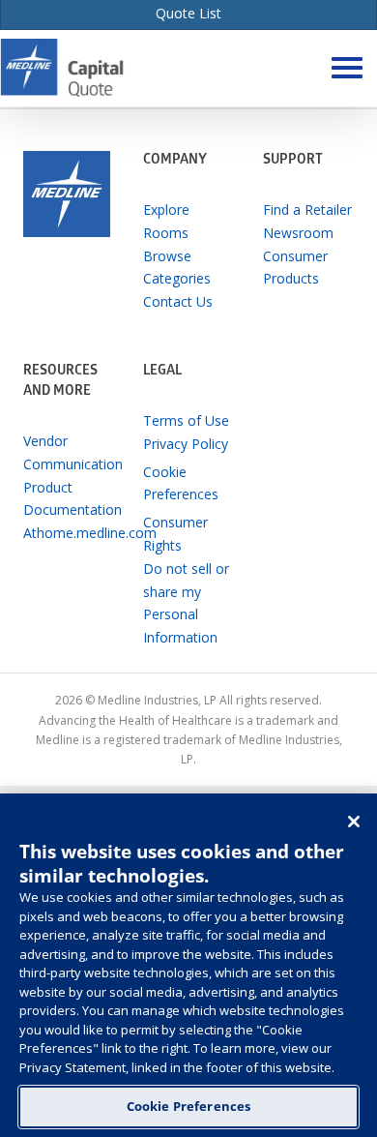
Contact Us (178, 301)
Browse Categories (177, 267)
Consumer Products (295, 267)
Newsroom (298, 233)
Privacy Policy (185, 443)
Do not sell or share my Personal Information (186, 602)
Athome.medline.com (68, 533)
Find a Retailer (307, 209)
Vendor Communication (68, 452)
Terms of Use (186, 420)
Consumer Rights (175, 533)
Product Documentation (68, 499)
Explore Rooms (166, 221)
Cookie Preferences (188, 1106)
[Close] (354, 821)
